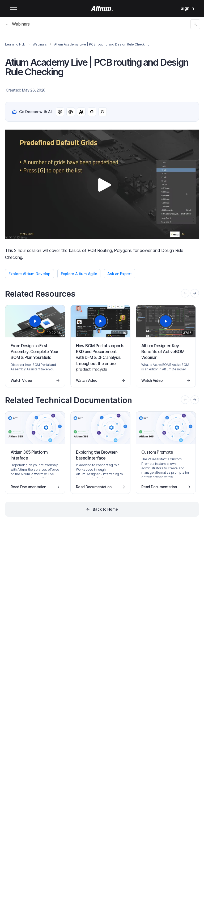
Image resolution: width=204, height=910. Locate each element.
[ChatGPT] (60, 111)
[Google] (92, 111)
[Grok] (102, 111)
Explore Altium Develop (29, 273)
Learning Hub (15, 44)
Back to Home (105, 509)
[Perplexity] (70, 111)
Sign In (187, 8)
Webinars (21, 24)
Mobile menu (13, 8)
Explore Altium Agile (79, 273)
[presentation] (194, 293)
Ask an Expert (119, 273)
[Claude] (81, 111)
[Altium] (102, 8)
